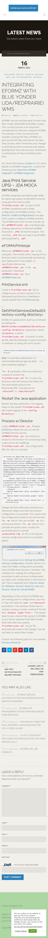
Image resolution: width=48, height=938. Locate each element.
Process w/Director (11, 642)
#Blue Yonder (9, 74)
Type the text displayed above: (26, 865)
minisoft (7, 115)
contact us (30, 163)
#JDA (13, 77)
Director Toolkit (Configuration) (18, 215)
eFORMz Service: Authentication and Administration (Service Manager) (23, 697)
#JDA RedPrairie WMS (24, 77)
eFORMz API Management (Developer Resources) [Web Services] (23, 711)
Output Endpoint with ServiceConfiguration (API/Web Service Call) (23, 738)
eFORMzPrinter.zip (11, 277)
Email (4, 834)
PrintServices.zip (31, 299)
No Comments (23, 115)
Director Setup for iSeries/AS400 (18, 589)
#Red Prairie (37, 77)
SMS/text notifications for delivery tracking (13, 672)
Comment (6, 786)
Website (5, 846)
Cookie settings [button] (21, 931)
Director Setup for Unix (27, 586)
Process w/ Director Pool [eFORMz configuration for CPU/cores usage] (23, 725)
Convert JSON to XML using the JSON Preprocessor (35, 670)
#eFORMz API (29, 74)
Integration (38, 115)
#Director (19, 74)
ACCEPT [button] (32, 931)
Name (4, 823)
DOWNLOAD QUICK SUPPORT (23, 8)
